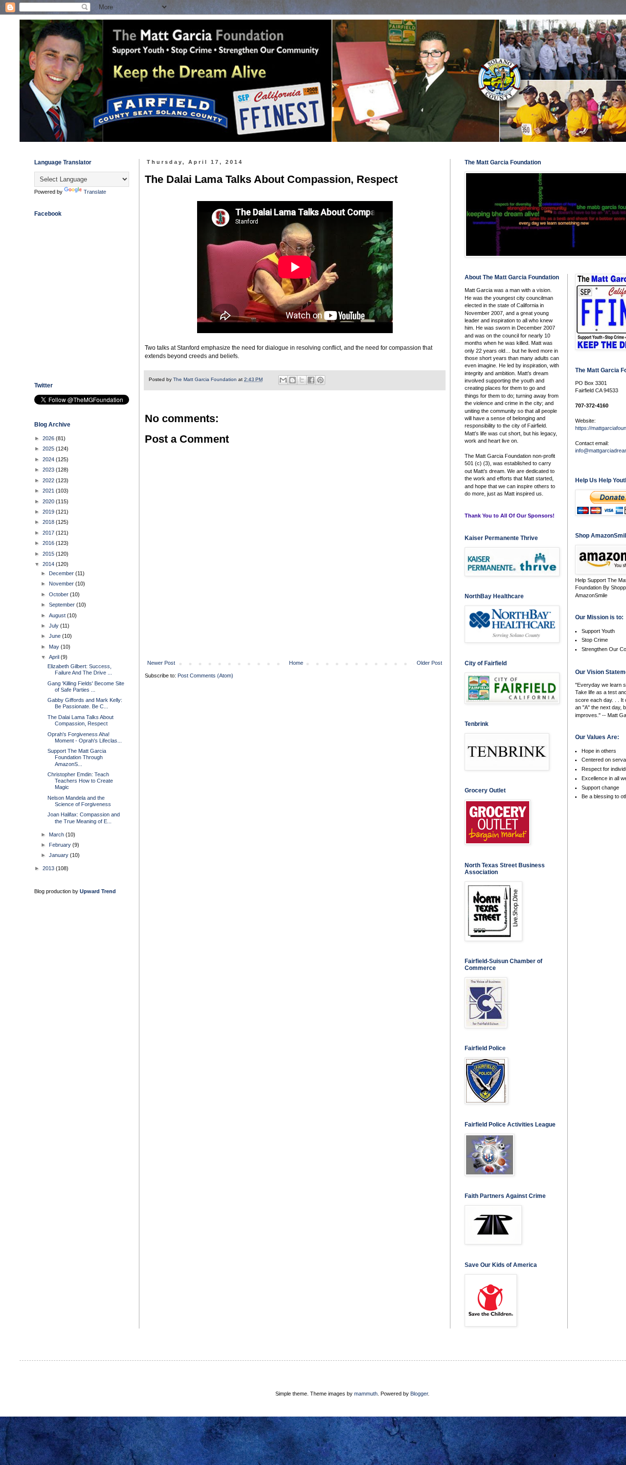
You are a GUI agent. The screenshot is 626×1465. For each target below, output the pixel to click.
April (55, 657)
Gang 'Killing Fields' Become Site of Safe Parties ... (85, 686)
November (62, 583)
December (62, 573)
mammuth (366, 1394)
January (59, 855)
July (54, 626)
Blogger (419, 1394)
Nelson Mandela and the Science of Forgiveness (79, 801)
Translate (95, 192)
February (60, 845)
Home (296, 663)
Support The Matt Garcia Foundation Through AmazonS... (76, 757)
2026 (49, 438)
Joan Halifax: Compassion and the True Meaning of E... (83, 817)
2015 (49, 554)
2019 (49, 512)
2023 (49, 470)
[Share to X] (302, 380)
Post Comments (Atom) (205, 675)
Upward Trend (98, 891)
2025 (49, 448)
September (62, 605)
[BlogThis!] (292, 380)
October (59, 594)
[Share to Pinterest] (320, 380)
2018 (49, 522)
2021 (49, 491)
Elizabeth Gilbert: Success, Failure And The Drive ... (79, 669)
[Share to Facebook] (311, 380)
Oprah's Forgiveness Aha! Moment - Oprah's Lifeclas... (84, 737)
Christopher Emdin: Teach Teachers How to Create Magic (80, 780)
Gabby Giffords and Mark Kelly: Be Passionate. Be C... (84, 703)
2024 (49, 459)
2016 (49, 543)
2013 (49, 868)
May (55, 647)
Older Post (429, 663)
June (55, 636)
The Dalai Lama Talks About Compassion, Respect (80, 720)
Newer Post (161, 663)
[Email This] (283, 380)
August (58, 615)
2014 (49, 564)
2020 (49, 501)
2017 (49, 533)
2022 (49, 480)
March (57, 834)
